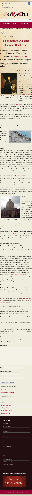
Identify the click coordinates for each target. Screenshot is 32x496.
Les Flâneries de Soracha (6, 410)
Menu (16, 20)
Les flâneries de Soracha (8, 28)
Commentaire (3, 345)
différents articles (20, 56)
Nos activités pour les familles (7, 392)
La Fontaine (25, 296)
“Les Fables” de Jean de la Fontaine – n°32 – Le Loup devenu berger (7, 331)
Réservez (5, 433)
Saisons (4, 444)
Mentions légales (6, 426)
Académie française (18, 233)
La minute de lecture (7, 446)
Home (3, 28)
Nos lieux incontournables (6, 389)
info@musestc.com (8, 7)
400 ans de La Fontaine (8, 449)
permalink (3, 324)
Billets (4, 441)
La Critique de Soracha (6, 408)
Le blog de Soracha (7, 423)
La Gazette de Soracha (6, 413)
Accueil (4, 428)
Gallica (11, 285)
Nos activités (5, 436)
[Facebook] (29, 3)
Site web (2, 378)
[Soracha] (16, 18)
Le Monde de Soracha (6, 405)
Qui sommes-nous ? (7, 431)
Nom (1, 367)
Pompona (11, 36)
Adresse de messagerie (6, 371)
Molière (4, 298)
